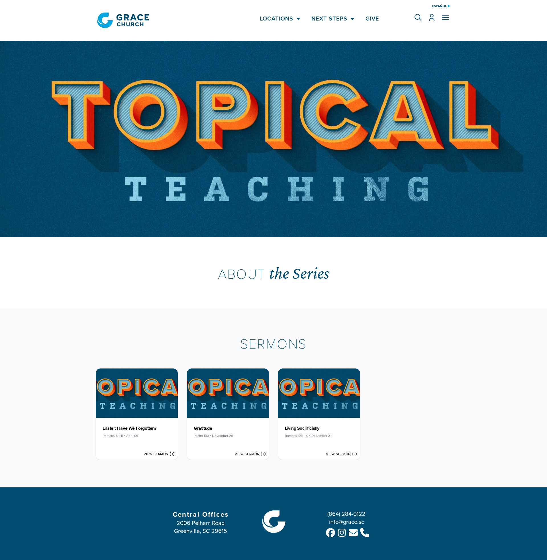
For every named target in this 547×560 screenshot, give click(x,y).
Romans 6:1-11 (113, 435)
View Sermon (156, 453)
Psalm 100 (201, 435)
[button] (418, 17)
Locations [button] (276, 19)
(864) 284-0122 (346, 514)
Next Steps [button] (329, 19)
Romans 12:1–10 (296, 435)
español (439, 6)
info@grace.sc (346, 522)
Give (372, 19)
